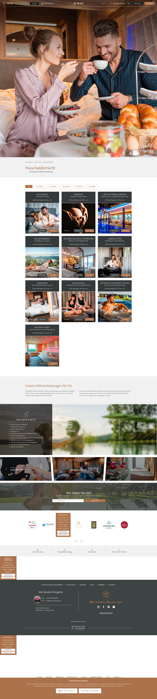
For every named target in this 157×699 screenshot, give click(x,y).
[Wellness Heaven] (48, 524)
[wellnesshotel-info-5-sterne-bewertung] (32, 524)
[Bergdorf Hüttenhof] (78, 628)
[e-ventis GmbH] (121, 677)
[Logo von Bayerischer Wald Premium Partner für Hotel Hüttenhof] (109, 525)
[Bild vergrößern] (34, 599)
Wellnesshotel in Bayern (122, 393)
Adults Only (111, 393)
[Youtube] (113, 607)
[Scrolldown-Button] (78, 153)
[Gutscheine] (128, 3)
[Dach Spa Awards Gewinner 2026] (78, 524)
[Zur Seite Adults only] (147, 147)
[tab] (28, 186)
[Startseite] (29, 162)
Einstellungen (63, 534)
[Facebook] (103, 607)
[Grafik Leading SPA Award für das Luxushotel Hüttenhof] (94, 524)
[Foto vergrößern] (42, 218)
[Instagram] (98, 607)
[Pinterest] (108, 607)
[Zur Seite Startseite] (78, 3)
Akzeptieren (63, 532)
